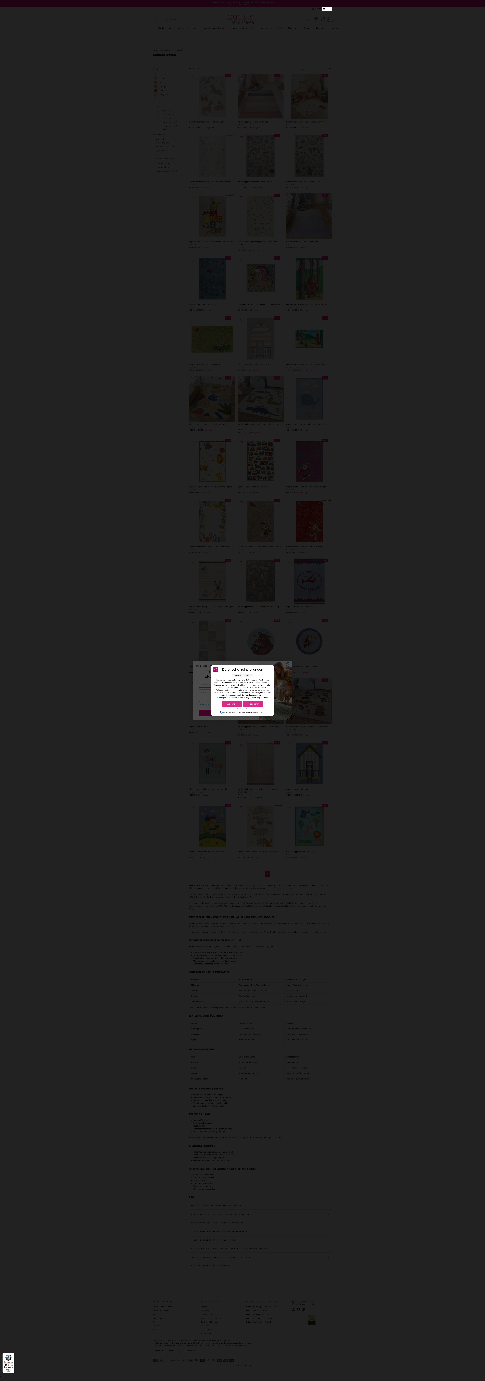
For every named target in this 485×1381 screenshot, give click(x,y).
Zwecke (237, 676)
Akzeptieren (253, 704)
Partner (248, 676)
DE (327, 9)
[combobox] (327, 9)
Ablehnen (231, 704)
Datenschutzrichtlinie (237, 709)
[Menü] (12, 1354)
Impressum (250, 709)
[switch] (8, 1370)
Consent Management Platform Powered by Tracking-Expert (244, 712)
